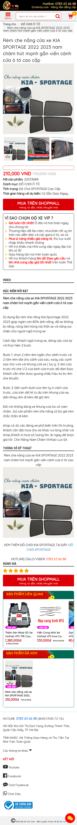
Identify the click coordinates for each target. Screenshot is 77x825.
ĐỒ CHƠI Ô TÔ (30, 24)
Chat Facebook (18, 785)
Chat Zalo (14, 794)
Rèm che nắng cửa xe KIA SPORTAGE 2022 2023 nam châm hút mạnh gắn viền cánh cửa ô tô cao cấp (18, 693)
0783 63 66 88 (26, 718)
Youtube (13, 767)
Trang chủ (9, 24)
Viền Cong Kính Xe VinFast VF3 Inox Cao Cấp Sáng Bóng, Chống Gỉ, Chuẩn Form (51, 634)
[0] (70, 16)
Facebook (14, 776)
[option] (38, 98)
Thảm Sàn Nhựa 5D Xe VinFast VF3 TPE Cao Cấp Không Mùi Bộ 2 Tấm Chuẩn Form (19, 634)
